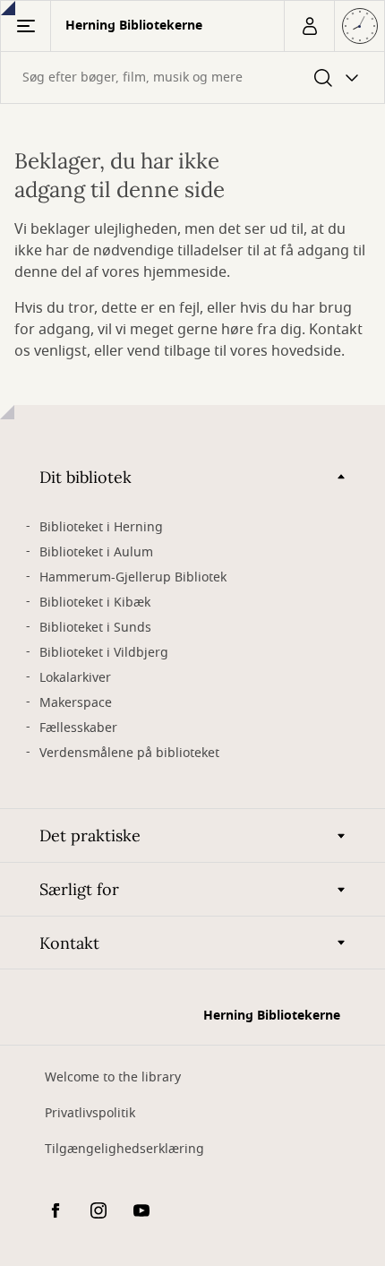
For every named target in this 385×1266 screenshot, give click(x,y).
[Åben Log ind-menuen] (309, 26)
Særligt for (79, 889)
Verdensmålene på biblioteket (129, 753)
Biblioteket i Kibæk (94, 602)
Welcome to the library (113, 1077)
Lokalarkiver (75, 677)
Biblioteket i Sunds (95, 627)
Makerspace (75, 702)
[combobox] (192, 77)
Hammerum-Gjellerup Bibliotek (133, 577)
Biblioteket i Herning (101, 527)
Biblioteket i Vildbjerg (103, 652)
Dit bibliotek (85, 477)
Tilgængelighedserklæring (124, 1149)
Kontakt (69, 943)
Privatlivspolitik (90, 1113)
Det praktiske (90, 835)
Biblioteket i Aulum (96, 552)
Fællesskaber (78, 728)
